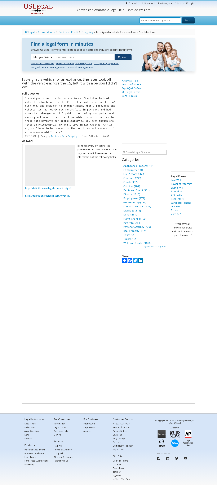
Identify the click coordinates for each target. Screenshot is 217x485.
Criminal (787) (131, 186)
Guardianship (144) (134, 202)
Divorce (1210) (131, 194)
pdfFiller (116, 471)
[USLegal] (38, 4)
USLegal (30, 32)
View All (28, 438)
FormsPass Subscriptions (36, 460)
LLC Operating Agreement (106, 63)
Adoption (176, 191)
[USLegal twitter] (176, 458)
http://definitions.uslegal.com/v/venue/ (47, 195)
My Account (118, 449)
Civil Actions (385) (133, 174)
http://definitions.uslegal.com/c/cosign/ (48, 188)
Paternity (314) (132, 222)
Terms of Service (121, 427)
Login (191, 3)
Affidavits (176, 195)
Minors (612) (130, 214)
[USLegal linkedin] (167, 458)
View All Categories (156, 246)
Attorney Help (130, 80)
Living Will (35, 67)
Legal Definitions (131, 84)
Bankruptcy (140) (133, 170)
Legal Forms (30, 457)
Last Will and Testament (42, 63)
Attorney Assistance (63, 457)
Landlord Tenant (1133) (137, 206)
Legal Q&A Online (131, 88)
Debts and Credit (68, 32)
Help (178, 3)
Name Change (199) (134, 218)
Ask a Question (31, 431)
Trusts (174, 210)
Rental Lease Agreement (54, 67)
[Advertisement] (50, 165)
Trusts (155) (130, 239)
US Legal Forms (131, 92)
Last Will (176, 180)
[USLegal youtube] (185, 458)
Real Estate (177, 199)
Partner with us (61, 460)
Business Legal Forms (34, 453)
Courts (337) (130, 182)
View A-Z (176, 214)
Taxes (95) (129, 235)
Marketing (29, 464)
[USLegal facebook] (158, 458)
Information (59, 423)
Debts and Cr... (58, 136)
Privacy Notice (120, 431)
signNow (117, 475)
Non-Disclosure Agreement (80, 67)
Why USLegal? (119, 438)
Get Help (117, 442)
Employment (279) (134, 198)
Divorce (175, 206)
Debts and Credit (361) (136, 190)
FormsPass (118, 468)
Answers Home (46, 32)
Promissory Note (83, 63)
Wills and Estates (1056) (137, 243)
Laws (26, 434)
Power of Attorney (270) (137, 226)
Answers (87, 431)
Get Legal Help (61, 431)
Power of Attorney (65, 63)
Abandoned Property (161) (138, 165)
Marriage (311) (132, 210)
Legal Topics (129, 95)
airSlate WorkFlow (121, 479)
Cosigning (87, 32)
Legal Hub (118, 434)
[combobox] (42, 57)
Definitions (29, 427)
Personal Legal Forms (34, 449)
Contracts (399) (132, 178)
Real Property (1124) (135, 230)
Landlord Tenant (181, 202)
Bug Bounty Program (123, 445)
